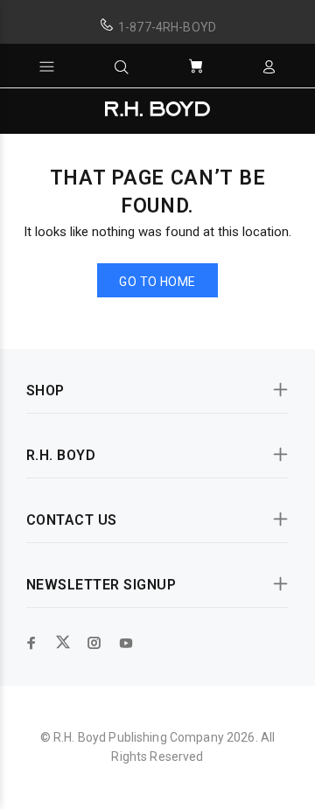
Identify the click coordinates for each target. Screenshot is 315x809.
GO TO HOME (157, 282)
